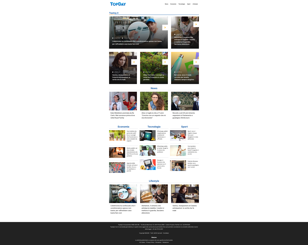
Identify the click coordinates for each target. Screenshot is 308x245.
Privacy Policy (150, 242)
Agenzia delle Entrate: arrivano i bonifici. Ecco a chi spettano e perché (132, 167)
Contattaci (166, 233)
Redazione (166, 242)
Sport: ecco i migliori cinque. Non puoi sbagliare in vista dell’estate (193, 135)
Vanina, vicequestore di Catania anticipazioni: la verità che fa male (121, 77)
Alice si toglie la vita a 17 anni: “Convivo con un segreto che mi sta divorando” (154, 115)
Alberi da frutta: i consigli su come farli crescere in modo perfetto (153, 77)
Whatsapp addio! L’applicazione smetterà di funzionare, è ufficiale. (162, 135)
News (166, 4)
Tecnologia (181, 4)
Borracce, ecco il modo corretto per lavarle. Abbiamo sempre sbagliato (184, 77)
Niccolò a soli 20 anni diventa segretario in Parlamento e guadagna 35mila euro (184, 115)
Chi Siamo (142, 242)
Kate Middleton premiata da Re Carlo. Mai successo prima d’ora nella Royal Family (123, 115)
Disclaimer (158, 242)
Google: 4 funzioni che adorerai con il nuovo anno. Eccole (161, 164)
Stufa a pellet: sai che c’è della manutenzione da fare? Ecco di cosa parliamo (132, 152)
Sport (188, 4)
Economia (173, 4)
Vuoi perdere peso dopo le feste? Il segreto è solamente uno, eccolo (193, 150)
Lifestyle (195, 4)
